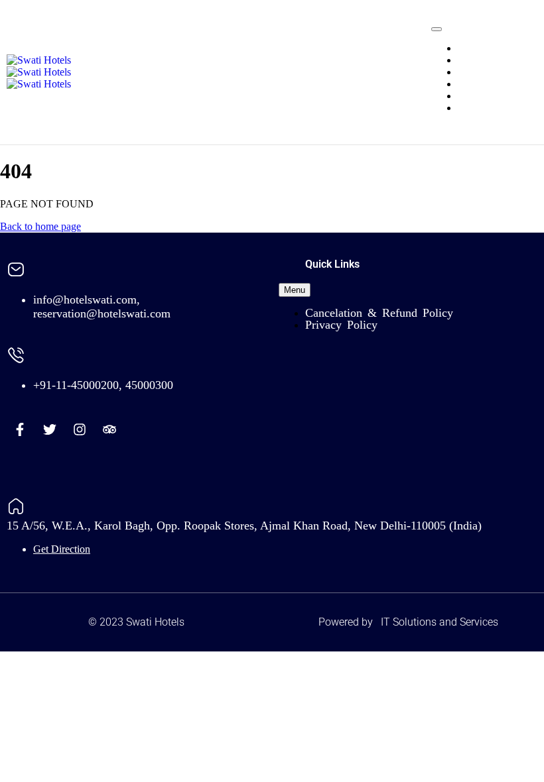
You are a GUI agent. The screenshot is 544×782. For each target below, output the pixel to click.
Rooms (473, 60)
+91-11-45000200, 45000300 (103, 385)
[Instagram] (79, 429)
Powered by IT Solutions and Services (408, 622)
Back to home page (40, 226)
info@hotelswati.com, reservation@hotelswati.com (101, 306)
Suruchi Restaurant (497, 83)
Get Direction (61, 549)
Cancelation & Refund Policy (379, 312)
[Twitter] (49, 429)
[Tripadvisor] (109, 429)
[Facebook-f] (20, 429)
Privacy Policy (341, 324)
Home (471, 48)
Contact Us (481, 107)
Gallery (473, 72)
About (471, 95)
